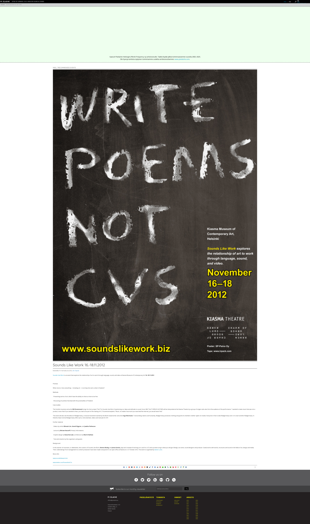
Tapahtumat (159, 500)
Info (298, 2)
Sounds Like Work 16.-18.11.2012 (14, 4)
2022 (197, 502)
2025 (187, 500)
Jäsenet (176, 502)
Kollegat (176, 500)
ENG (285, 2)
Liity (186, 489)
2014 (197, 508)
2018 (197, 505)
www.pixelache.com (181, 59)
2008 (197, 513)
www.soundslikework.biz (60, 458)
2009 (187, 513)
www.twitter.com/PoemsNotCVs (62, 462)
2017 (187, 507)
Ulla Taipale (75, 370)
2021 (187, 503)
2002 (197, 518)
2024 (197, 500)
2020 (197, 503)
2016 (197, 507)
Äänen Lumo (158, 450)
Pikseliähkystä (147, 497)
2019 (187, 505)
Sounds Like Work (58, 375)
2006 (197, 515)
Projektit (158, 503)
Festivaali (158, 502)
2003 (187, 518)
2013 (187, 510)
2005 (187, 517)
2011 (187, 512)
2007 (187, 515)
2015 (187, 508)
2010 (197, 512)
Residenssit (159, 505)
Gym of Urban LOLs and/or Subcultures (28, 1)
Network (176, 503)
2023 (187, 502)
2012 (197, 510)
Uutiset (3, 4)
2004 (197, 517)
